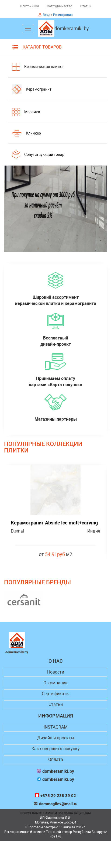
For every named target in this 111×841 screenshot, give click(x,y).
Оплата (55, 759)
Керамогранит (38, 89)
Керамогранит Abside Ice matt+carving (54, 523)
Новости (55, 672)
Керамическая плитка (44, 66)
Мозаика (32, 112)
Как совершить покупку (56, 748)
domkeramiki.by (71, 28)
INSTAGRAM (56, 727)
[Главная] (46, 28)
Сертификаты (56, 693)
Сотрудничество (59, 6)
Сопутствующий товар (44, 154)
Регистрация (63, 15)
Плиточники (29, 6)
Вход (46, 15)
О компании (55, 682)
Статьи (85, 6)
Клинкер (33, 133)
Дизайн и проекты (55, 737)
